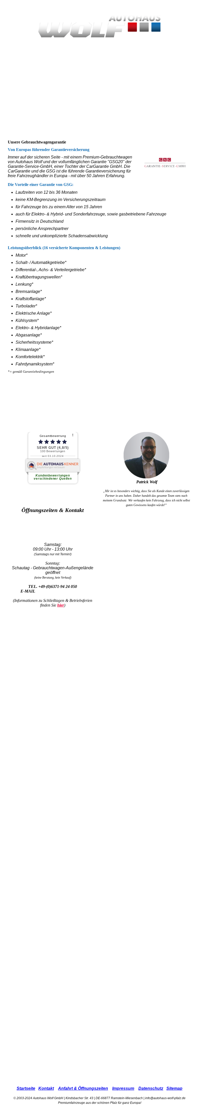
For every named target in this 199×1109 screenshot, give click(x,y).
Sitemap (174, 1088)
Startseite (26, 1088)
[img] (99, 26)
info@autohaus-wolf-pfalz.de (60, 591)
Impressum (123, 1088)
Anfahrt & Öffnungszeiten (83, 1088)
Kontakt (46, 1088)
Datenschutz (150, 1088)
